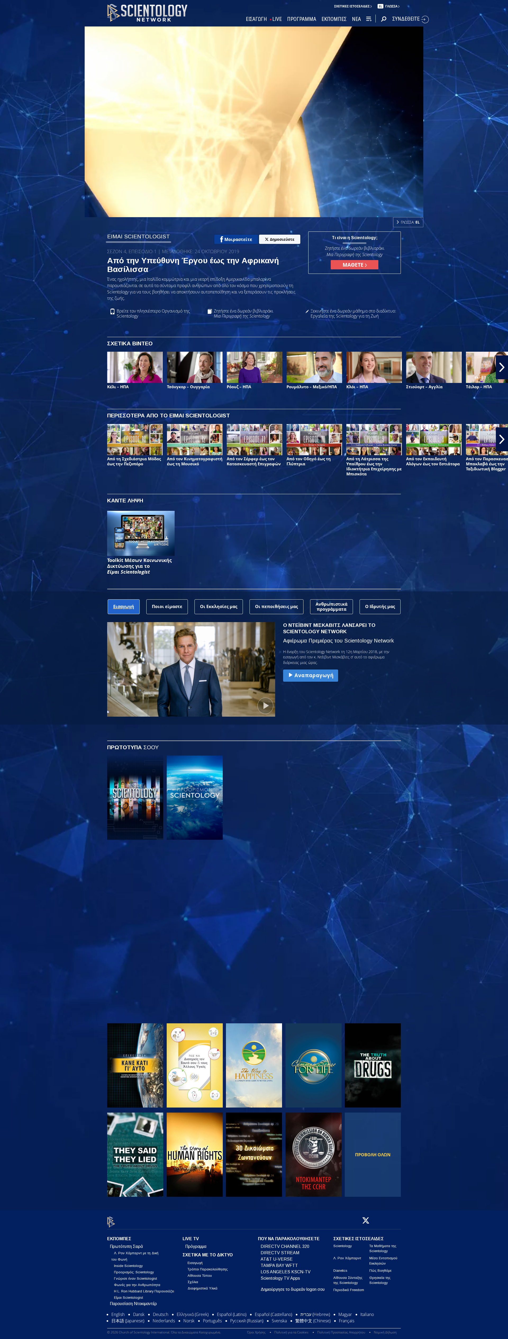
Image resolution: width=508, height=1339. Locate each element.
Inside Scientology (128, 1266)
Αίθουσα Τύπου (200, 1276)
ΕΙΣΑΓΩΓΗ (256, 19)
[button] (6, 367)
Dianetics (340, 1271)
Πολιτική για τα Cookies (291, 1332)
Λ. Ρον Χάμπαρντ (347, 1258)
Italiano (367, 1314)
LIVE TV (191, 1239)
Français (346, 1321)
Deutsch (160, 1314)
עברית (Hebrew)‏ (315, 1314)
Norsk (188, 1321)
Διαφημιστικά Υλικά (202, 1288)
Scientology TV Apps (280, 1278)
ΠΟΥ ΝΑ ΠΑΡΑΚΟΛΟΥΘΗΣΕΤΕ (289, 1239)
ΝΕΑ (356, 19)
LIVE (277, 19)
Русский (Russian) (246, 1321)
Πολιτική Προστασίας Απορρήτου (341, 1332)
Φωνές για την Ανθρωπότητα (137, 1285)
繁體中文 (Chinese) (312, 1321)
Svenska (279, 1321)
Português (212, 1321)
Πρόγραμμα (195, 1246)
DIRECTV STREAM (280, 1253)
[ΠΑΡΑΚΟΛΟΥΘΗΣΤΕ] (135, 887)
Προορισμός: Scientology (134, 1272)
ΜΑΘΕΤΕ (354, 264)
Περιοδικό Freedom (348, 1290)
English (118, 1314)
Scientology (342, 1246)
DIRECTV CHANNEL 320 (285, 1246)
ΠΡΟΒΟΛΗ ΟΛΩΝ (373, 1155)
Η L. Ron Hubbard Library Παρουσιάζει (144, 1291)
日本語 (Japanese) (127, 1321)
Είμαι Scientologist (128, 1298)
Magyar (345, 1314)
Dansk (138, 1314)
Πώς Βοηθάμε (380, 1271)
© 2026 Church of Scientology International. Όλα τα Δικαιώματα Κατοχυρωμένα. (164, 1332)
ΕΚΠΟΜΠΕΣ (334, 19)
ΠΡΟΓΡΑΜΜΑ (301, 19)
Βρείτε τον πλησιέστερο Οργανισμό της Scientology (153, 314)
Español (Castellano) (273, 1314)
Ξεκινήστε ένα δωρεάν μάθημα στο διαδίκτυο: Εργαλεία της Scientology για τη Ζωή (353, 314)
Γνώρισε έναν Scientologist (135, 1278)
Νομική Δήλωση (385, 1332)
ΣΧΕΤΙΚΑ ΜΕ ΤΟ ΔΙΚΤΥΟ (208, 1255)
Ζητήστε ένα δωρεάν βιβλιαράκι (243, 314)
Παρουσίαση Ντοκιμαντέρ (133, 1303)
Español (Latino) (231, 1314)
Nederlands (164, 1321)
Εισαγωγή (195, 1263)
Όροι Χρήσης (256, 1332)
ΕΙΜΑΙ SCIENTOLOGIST (138, 236)
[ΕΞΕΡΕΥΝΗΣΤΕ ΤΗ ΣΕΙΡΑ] (135, 798)
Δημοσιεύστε (282, 239)
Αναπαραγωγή (314, 675)
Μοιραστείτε (238, 239)
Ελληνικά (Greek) (192, 1314)
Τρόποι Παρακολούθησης (208, 1269)
